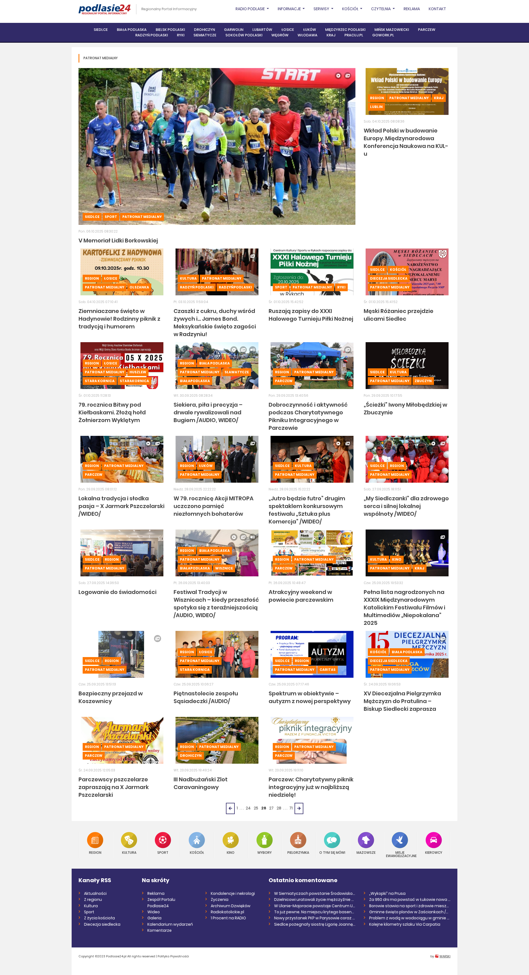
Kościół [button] (350, 9)
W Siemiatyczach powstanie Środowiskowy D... (314, 893)
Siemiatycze (204, 35)
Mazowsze (366, 852)
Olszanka (139, 287)
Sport (111, 216)
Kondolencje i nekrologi (233, 893)
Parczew (426, 29)
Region (377, 98)
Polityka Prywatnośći (173, 956)
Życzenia (219, 899)
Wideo (153, 912)
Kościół (398, 269)
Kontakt (437, 9)
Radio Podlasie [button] (251, 9)
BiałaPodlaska (195, 381)
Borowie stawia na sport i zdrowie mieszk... (409, 906)
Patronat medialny (142, 216)
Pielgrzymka (298, 852)
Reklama (412, 9)
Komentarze (159, 930)
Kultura (188, 278)
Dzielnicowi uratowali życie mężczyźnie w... (314, 899)
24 (248, 808)
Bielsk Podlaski (170, 29)
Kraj (330, 35)
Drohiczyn (204, 29)
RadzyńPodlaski (235, 287)
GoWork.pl (383, 35)
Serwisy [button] (322, 9)
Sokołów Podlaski (243, 35)
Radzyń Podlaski (151, 35)
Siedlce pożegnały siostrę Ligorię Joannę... (314, 924)
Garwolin (233, 29)
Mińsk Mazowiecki (391, 29)
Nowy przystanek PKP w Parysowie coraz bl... (314, 918)
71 (291, 808)
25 (256, 808)
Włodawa (307, 35)
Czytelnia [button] (381, 9)
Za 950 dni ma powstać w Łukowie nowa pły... (409, 899)
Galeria (154, 918)
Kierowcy (433, 852)
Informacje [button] (290, 9)
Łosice (287, 29)
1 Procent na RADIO (228, 918)
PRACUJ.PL (353, 35)
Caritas (328, 669)
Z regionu (93, 899)
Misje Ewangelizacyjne (400, 854)
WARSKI (444, 956)
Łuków (309, 29)
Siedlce (101, 29)
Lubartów (262, 29)
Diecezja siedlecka (388, 278)
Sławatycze (237, 372)
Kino (396, 559)
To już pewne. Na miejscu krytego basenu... (314, 912)
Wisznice (224, 568)
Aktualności (95, 893)
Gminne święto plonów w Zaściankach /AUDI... (409, 912)
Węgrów (279, 35)
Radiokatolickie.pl (227, 912)
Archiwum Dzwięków (230, 906)
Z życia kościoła (99, 918)
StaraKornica (134, 381)
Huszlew (137, 372)
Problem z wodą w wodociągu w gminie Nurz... (409, 918)
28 (279, 808)
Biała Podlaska (132, 29)
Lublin (376, 106)
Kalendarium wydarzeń (170, 924)
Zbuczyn (423, 381)
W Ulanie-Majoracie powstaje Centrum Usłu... (314, 906)
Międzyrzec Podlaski (345, 29)
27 (271, 808)
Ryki (180, 35)
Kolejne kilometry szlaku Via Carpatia (404, 924)
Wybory (264, 852)
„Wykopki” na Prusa (387, 893)
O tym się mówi (332, 852)
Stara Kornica (100, 381)
